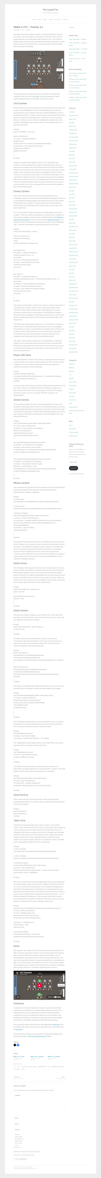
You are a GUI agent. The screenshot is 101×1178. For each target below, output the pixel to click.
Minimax (60, 217)
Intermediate (73, 385)
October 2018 (72, 230)
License (50, 19)
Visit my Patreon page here (37, 1036)
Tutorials (65, 19)
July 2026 (71, 112)
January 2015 (72, 348)
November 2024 (73, 140)
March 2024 (72, 162)
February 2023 (73, 208)
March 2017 (72, 280)
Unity (23, 1069)
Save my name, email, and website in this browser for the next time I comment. (19, 1141)
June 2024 (72, 151)
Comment (18, 1096)
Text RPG (71, 396)
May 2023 (71, 198)
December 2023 (73, 173)
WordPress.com (32, 1168)
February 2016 (73, 305)
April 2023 (72, 201)
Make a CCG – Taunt (19, 1056)
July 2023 (71, 191)
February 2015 (73, 345)
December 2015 (73, 309)
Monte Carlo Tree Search (22, 220)
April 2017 (72, 277)
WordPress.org (73, 436)
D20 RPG (71, 378)
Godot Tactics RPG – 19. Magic (77, 39)
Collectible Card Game (28, 1066)
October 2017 (72, 259)
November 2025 (73, 115)
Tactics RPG (72, 392)
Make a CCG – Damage (54, 1056)
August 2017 (72, 266)
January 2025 (72, 133)
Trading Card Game (58, 1066)
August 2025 (72, 119)
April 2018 (72, 237)
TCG (49, 1066)
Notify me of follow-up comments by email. (27, 1151)
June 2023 (72, 194)
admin (28, 30)
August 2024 (72, 148)
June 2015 (72, 330)
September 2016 (73, 298)
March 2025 (72, 126)
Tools (70, 403)
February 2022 (73, 212)
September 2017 (73, 262)
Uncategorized (73, 407)
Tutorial (17, 1069)
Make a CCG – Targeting (37, 1056)
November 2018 (73, 226)
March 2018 (72, 241)
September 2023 (73, 183)
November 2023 (73, 176)
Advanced (72, 364)
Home (34, 19)
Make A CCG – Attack (18, 1077)
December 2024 (73, 137)
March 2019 (72, 223)
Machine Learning (54, 220)
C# (15, 1066)
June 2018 (72, 233)
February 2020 (73, 216)
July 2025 (71, 122)
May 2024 (71, 155)
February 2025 (73, 130)
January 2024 (72, 169)
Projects (58, 19)
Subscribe (73, 468)
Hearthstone (42, 1066)
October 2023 (72, 180)
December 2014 (73, 352)
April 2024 (72, 158)
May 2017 (71, 273)
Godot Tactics (73, 382)
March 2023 (72, 205)
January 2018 (72, 248)
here (37, 96)
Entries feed (72, 429)
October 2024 (72, 144)
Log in (71, 425)
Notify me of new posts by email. (24, 1155)
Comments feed (73, 432)
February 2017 (73, 284)
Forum (45, 19)
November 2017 (73, 255)
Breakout (71, 371)
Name (17, 1118)
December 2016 (73, 287)
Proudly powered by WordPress (23, 1167)
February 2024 (73, 165)
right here (56, 1024)
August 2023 (72, 187)
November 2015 (73, 312)
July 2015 (71, 327)
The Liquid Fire (50, 9)
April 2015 (72, 337)
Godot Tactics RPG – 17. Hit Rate (78, 49)
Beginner (71, 367)
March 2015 (72, 341)
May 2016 (71, 302)
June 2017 (72, 269)
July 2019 (71, 219)
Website (17, 1129)
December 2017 (73, 251)
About (39, 19)
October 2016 (72, 294)
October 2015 (72, 316)
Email (17, 1123)
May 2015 (71, 334)
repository (19, 1029)
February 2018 (73, 244)
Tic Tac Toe (72, 400)
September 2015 (73, 320)
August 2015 (72, 323)
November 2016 (73, 291)
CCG (21, 1064)
